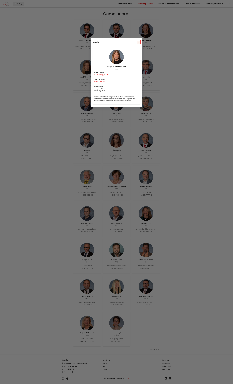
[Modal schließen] (116, 192)
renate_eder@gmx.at (101, 75)
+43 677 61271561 (99, 81)
